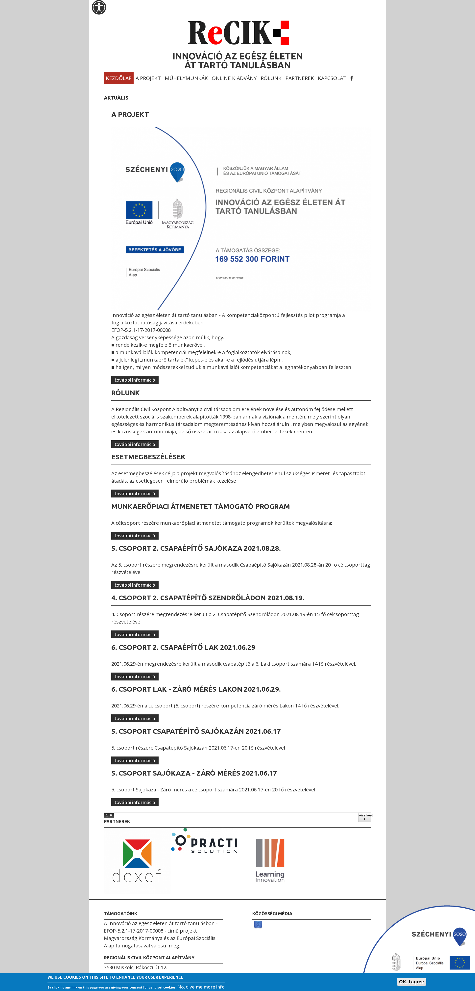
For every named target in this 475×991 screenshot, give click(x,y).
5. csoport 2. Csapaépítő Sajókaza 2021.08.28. (196, 548)
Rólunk (271, 78)
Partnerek (299, 78)
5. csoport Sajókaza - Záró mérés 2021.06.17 (194, 773)
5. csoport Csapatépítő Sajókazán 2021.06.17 (196, 731)
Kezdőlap (119, 78)
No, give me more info (201, 986)
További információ (137, 380)
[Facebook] (258, 924)
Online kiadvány (234, 78)
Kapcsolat (332, 78)
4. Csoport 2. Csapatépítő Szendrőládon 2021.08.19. (207, 597)
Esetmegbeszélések (148, 457)
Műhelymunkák (186, 78)
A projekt (148, 78)
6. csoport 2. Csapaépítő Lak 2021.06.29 (183, 647)
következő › (364, 817)
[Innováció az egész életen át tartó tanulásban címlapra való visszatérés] (238, 44)
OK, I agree (411, 981)
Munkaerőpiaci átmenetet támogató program (200, 506)
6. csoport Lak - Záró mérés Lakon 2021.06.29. (196, 689)
